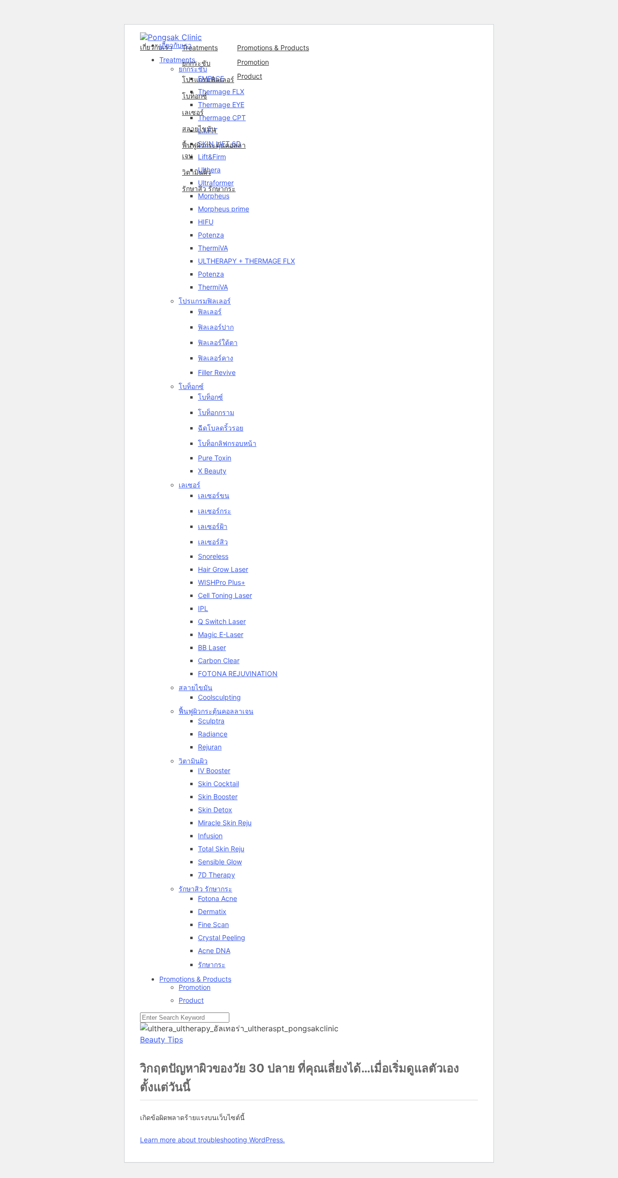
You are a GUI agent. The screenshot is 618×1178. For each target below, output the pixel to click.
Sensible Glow (220, 862)
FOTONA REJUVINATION (238, 673)
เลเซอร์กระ (214, 511)
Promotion (253, 62)
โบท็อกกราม (216, 412)
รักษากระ (211, 964)
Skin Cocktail (218, 783)
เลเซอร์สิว (213, 542)
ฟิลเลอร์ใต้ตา (218, 342)
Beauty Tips (161, 1039)
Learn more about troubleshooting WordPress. (212, 1140)
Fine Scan (213, 924)
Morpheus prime (223, 209)
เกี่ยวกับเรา (156, 47)
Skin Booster (218, 796)
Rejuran (210, 747)
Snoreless (213, 556)
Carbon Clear (218, 660)
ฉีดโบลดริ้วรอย (220, 428)
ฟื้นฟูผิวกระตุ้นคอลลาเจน (214, 150)
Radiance (212, 734)
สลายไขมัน (199, 129)
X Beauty (212, 471)
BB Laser (212, 647)
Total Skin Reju (221, 849)
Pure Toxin (214, 458)
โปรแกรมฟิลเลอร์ (208, 79)
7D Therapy (216, 875)
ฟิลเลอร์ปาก (216, 327)
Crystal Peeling (221, 937)
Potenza (211, 235)
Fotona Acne (217, 898)
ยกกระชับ (196, 63)
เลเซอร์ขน (213, 495)
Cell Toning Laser (225, 595)
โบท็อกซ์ (194, 96)
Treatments (200, 47)
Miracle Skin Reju (225, 822)
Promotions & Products (273, 47)
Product (249, 76)
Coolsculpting (219, 697)
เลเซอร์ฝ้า (212, 526)
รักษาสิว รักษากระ (209, 188)
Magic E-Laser (220, 634)
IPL (203, 608)
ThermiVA (213, 248)
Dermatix (212, 911)
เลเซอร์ (193, 112)
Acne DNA (214, 950)
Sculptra (211, 721)
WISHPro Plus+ (221, 582)
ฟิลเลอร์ (210, 311)
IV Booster (214, 770)
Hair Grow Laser (223, 569)
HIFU (205, 222)
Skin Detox (215, 809)
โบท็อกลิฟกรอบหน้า (227, 443)
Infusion (210, 836)
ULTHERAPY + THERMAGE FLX (246, 261)
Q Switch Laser (222, 621)
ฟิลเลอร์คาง (215, 358)
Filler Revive (217, 372)
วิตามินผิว (196, 172)
